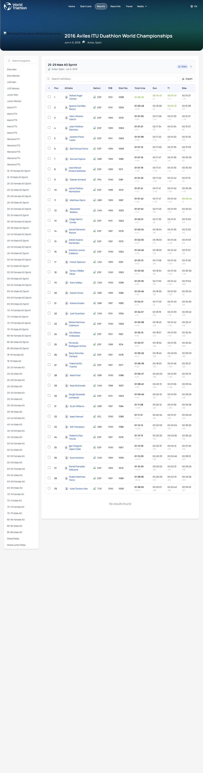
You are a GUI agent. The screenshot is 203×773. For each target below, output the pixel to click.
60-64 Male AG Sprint (18, 291)
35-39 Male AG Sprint (18, 227)
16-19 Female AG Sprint (18, 170)
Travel (129, 6)
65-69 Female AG (16, 481)
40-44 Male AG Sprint (18, 240)
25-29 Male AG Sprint (18, 202)
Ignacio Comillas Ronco (77, 107)
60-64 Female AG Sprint (19, 284)
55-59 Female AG (16, 456)
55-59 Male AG (14, 462)
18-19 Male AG (14, 360)
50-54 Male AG (14, 449)
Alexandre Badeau (75, 210)
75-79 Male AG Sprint (18, 329)
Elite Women (13, 75)
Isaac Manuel (76, 416)
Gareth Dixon (76, 292)
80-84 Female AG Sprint (19, 335)
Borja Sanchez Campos (76, 355)
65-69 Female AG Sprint (19, 297)
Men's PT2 (12, 113)
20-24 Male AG (14, 373)
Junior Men (12, 94)
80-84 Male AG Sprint (18, 341)
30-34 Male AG (14, 399)
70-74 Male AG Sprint (17, 316)
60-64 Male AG (15, 475)
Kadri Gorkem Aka (79, 488)
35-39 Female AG (16, 405)
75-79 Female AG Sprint (19, 322)
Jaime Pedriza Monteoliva (76, 190)
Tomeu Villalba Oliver (76, 272)
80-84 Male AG (14, 525)
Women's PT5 (13, 164)
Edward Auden (77, 303)
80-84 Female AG (16, 519)
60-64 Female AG (16, 468)
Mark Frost (75, 375)
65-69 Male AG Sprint (18, 303)
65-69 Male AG (15, 487)
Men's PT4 (12, 126)
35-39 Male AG (14, 411)
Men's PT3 (12, 120)
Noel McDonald (77, 385)
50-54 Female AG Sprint (19, 259)
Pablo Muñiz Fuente (76, 365)
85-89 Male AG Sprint (18, 348)
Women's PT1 (13, 139)
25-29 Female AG (16, 380)
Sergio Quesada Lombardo (77, 396)
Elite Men (11, 69)
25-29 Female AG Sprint (19, 196)
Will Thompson (77, 426)
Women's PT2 (13, 145)
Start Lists (86, 6)
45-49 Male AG (14, 437)
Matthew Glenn (77, 200)
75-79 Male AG (14, 513)
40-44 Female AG (16, 418)
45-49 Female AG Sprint (19, 246)
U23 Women (13, 88)
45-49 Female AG (16, 430)
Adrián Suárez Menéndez (76, 241)
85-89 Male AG (14, 532)
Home (72, 6)
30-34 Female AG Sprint (19, 208)
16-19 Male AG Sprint (17, 177)
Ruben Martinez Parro (77, 478)
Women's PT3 (13, 151)
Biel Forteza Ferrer (79, 148)
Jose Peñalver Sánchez (76, 128)
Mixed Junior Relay (16, 544)
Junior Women (14, 101)
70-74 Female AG (15, 494)
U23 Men (11, 82)
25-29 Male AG (14, 386)
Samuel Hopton (77, 158)
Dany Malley (76, 282)
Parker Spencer (77, 261)
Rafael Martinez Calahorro (77, 324)
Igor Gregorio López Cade (75, 447)
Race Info (116, 6)
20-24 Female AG (16, 367)
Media (140, 6)
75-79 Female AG (15, 506)
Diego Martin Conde (75, 221)
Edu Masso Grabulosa (74, 334)
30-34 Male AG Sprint (18, 215)
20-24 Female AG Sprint (19, 183)
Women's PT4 (13, 158)
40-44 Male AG (14, 424)
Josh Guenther (77, 313)
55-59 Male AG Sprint (18, 278)
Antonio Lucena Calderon (77, 252)
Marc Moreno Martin (76, 118)
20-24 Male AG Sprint (18, 189)
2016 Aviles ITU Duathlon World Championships (118, 35)
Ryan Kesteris (77, 457)
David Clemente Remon (77, 231)
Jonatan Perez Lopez (76, 138)
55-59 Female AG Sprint (19, 272)
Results (101, 6)
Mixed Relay (13, 538)
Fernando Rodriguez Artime (77, 344)
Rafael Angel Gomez (75, 97)
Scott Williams (77, 406)
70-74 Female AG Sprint (19, 310)
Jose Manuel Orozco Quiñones (77, 169)
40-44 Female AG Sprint (19, 234)
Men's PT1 (12, 107)
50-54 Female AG (16, 443)
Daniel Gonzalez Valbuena (77, 468)
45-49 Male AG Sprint (18, 253)
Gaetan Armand (78, 179)
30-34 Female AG (16, 392)
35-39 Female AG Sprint (19, 221)
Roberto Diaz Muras (76, 437)
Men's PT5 (12, 132)
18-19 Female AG (15, 354)
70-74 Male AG (14, 500)
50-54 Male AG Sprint (18, 265)
